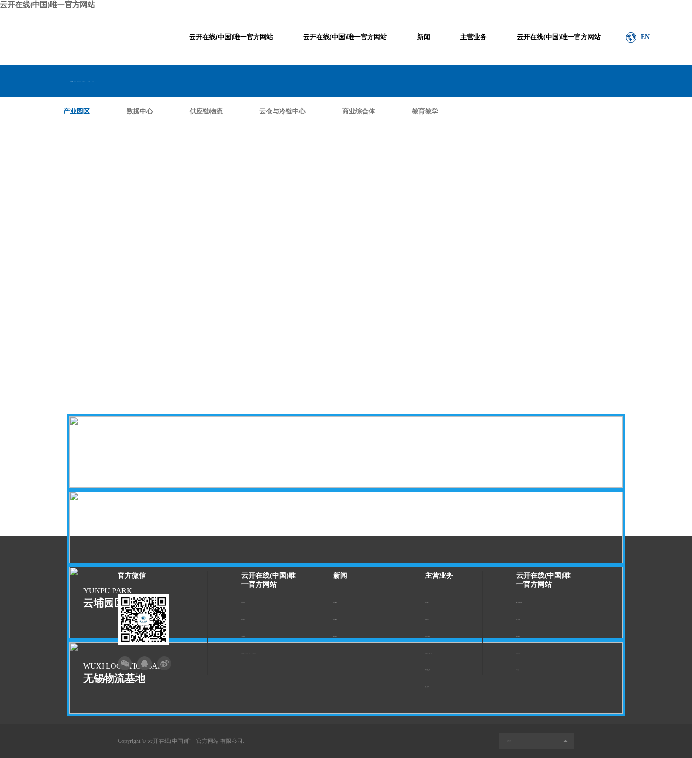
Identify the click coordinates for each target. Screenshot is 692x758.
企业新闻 (335, 602)
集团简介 (243, 602)
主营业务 (473, 36)
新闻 (423, 36)
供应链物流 (206, 111)
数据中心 (140, 111)
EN (645, 36)
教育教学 (425, 111)
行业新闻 (335, 619)
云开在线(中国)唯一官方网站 (47, 4)
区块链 (517, 669)
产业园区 (77, 111)
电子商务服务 (519, 602)
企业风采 (243, 619)
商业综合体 (358, 111)
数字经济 (518, 619)
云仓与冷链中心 (282, 111)
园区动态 (335, 636)
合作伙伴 (243, 636)
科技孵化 (518, 636)
